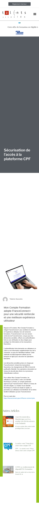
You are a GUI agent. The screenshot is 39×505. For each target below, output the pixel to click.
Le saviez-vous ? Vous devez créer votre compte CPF (24, 444)
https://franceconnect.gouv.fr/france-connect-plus (19, 398)
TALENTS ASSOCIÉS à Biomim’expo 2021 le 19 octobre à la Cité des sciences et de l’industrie (24, 420)
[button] (34, 14)
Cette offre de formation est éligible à (23, 27)
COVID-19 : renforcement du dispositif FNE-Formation (24, 468)
